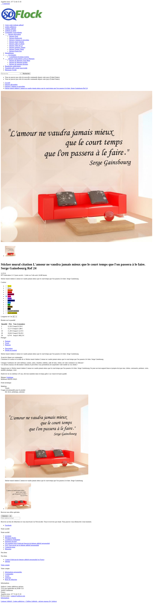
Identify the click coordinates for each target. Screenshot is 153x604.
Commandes (9, 574)
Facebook (8, 525)
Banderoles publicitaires (13, 66)
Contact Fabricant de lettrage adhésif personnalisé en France (24, 559)
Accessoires (10, 55)
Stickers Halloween (15, 38)
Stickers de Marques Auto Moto (19, 60)
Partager (7, 341)
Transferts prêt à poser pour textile (16, 68)
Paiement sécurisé (11, 541)
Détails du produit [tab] (11, 350)
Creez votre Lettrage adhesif (14, 25)
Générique (9, 377)
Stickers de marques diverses (18, 64)
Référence (4, 379)
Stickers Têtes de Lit (16, 45)
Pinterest (8, 345)
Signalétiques (9, 53)
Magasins (8, 549)
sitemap (7, 561)
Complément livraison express (19, 57)
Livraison (8, 536)
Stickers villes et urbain (16, 44)
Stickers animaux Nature (17, 47)
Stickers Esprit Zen (15, 51)
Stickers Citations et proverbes (19, 40)
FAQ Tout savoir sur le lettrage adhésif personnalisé (22, 545)
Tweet (7, 343)
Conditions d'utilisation (12, 540)
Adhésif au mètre (10, 30)
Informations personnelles (13, 572)
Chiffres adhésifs (10, 29)
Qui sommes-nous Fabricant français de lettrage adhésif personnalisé (27, 543)
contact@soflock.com (18, 596)
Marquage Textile (11, 70)
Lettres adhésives (10, 27)
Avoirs (7, 576)
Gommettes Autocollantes (13, 32)
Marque (3, 377)
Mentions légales (10, 538)
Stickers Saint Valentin (16, 42)
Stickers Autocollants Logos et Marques (19, 59)
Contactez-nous (10, 547)
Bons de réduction (11, 579)
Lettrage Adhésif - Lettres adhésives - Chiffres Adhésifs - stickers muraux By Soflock (29, 601)
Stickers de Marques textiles (18, 62)
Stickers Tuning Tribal (16, 49)
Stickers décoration (13, 34)
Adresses (8, 578)
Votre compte (5, 565)
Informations (5, 598)
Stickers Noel (13, 36)
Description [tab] (9, 348)
